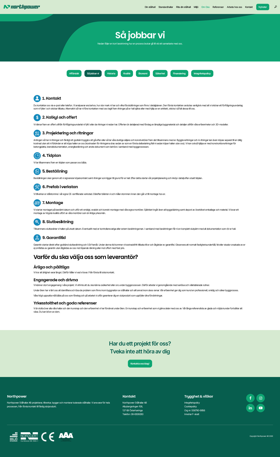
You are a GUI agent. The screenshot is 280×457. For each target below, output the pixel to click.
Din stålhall (150, 7)
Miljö (196, 7)
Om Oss (205, 7)
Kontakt (249, 7)
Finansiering (179, 73)
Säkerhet (160, 73)
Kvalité (126, 73)
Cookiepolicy (190, 406)
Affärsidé (74, 73)
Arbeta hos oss (234, 7)
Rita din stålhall (183, 7)
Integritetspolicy (202, 73)
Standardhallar (166, 7)
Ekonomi (143, 73)
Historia (111, 73)
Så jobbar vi (93, 73)
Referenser (218, 7)
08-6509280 (137, 414)
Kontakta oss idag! (140, 363)
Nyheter (263, 7)
